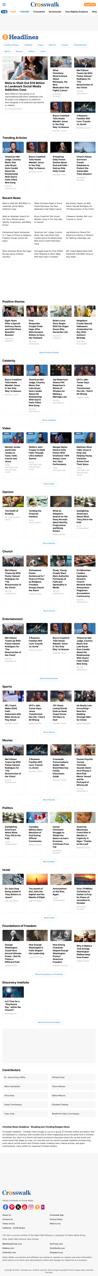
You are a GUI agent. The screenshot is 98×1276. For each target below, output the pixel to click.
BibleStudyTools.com (12, 1244)
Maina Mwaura (58, 1095)
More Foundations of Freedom (49, 974)
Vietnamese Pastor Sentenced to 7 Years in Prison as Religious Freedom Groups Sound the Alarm (16, 236)
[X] (18, 1207)
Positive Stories (11, 45)
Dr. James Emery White (14, 1077)
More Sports (49, 732)
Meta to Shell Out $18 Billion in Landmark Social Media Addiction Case (16, 206)
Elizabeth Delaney (60, 1104)
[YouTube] (24, 1207)
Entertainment (80, 45)
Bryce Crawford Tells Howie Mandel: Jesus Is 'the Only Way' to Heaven (48, 219)
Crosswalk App (57, 1215)
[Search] (4, 11)
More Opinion (49, 543)
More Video (49, 484)
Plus (13, 11)
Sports (7, 51)
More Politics (49, 861)
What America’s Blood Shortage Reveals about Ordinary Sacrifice (16, 254)
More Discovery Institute (49, 1022)
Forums (24, 11)
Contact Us (7, 1219)
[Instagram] (31, 1207)
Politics (31, 51)
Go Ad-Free (90, 4)
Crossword (39, 11)
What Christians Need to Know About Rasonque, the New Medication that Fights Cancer (48, 206)
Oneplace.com (56, 1252)
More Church (49, 611)
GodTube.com (56, 1244)
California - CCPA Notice (13, 1228)
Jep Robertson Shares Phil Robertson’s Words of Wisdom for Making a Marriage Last (79, 235)
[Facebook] (5, 1207)
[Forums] (37, 1207)
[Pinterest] (12, 1207)
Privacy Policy (56, 1219)
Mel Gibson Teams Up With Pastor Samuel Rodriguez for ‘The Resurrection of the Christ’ (80, 206)
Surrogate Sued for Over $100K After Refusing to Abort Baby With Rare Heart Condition (48, 254)
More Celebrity (49, 420)
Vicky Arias (9, 1113)
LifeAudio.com (9, 1252)
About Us (6, 1215)
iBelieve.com (8, 1248)
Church (64, 45)
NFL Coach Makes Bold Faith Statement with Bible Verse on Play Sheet (79, 254)
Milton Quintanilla (12, 1086)
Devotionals (55, 11)
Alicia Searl (9, 1095)
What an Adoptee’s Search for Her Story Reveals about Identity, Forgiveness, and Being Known (16, 220)
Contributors (11, 1070)
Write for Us (55, 1223)
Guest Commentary (13, 1104)
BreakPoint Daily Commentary (65, 1113)
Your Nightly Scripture (76, 11)
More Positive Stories (49, 352)
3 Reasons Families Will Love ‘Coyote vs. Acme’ (79, 217)
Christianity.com (57, 1248)
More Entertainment (49, 678)
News (95, 11)
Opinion (52, 45)
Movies (19, 51)
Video (40, 45)
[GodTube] (43, 1207)
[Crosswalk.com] (45, 4)
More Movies (49, 800)
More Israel (49, 917)
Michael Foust (58, 1077)
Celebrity (28, 45)
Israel (42, 51)
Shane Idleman (58, 1086)
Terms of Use (8, 1223)
